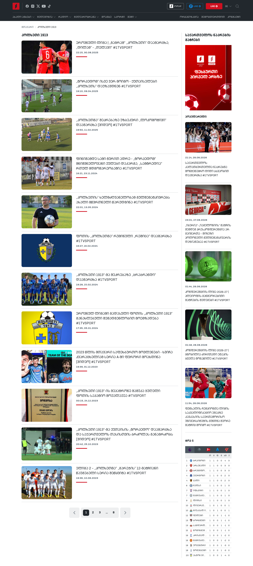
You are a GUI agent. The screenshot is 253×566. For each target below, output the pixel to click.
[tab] (189, 449)
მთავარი (28, 27)
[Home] (16, 6)
